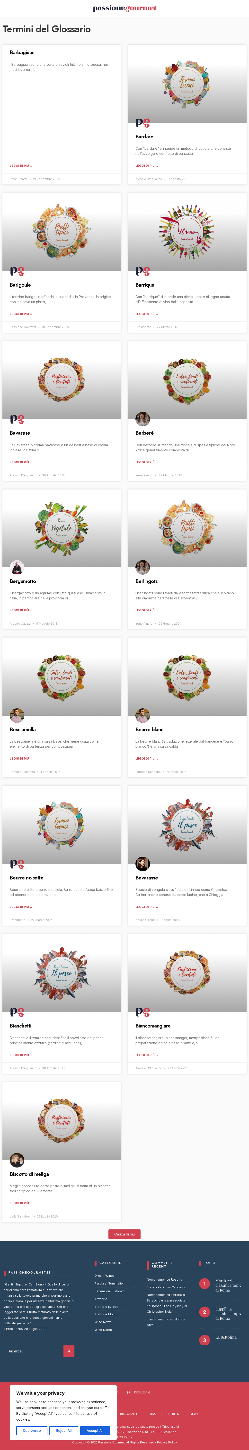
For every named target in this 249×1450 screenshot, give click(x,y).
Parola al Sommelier (109, 1283)
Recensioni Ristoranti (110, 1291)
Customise (32, 1430)
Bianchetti (20, 1025)
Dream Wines (105, 1275)
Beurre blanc (149, 729)
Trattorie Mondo (106, 1314)
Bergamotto (23, 581)
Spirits (173, 1414)
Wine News (103, 1322)
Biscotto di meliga (29, 1174)
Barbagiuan (22, 52)
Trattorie (101, 1299)
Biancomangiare (153, 1025)
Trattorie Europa (106, 1307)
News (194, 1414)
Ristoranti (129, 1414)
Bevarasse (146, 877)
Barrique (144, 285)
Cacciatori (179, 1287)
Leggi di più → (21, 165)
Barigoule (20, 285)
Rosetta (176, 1279)
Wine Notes (103, 1330)
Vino (153, 1414)
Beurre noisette (26, 877)
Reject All (64, 1430)
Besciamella (23, 729)
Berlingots (146, 581)
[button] (124, 1234)
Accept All (95, 1430)
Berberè (144, 433)
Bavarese (20, 433)
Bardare (144, 136)
